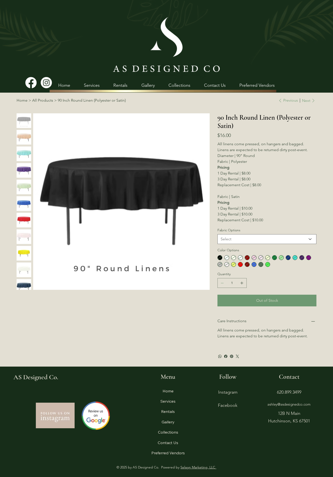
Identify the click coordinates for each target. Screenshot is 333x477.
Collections (168, 432)
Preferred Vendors (168, 452)
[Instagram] (46, 82)
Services (168, 401)
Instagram (227, 392)
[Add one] (242, 283)
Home (168, 391)
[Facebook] (31, 82)
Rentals (168, 411)
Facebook (227, 405)
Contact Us (168, 442)
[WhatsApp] (219, 356)
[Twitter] (237, 356)
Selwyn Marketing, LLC (198, 467)
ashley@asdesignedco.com (289, 404)
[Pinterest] (231, 356)
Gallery (168, 421)
